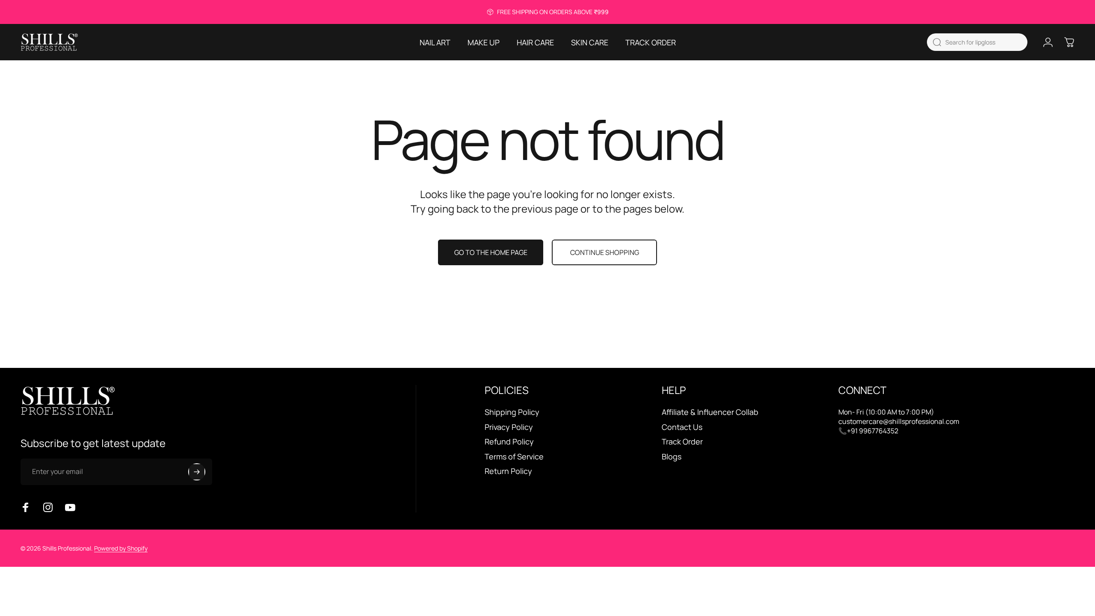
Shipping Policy (512, 412)
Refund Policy (509, 442)
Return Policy (508, 471)
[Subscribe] (196, 471)
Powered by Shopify (121, 548)
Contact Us (682, 427)
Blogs (671, 457)
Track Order (682, 442)
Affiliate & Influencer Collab (710, 412)
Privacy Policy (509, 427)
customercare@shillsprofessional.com (898, 421)
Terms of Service (514, 457)
